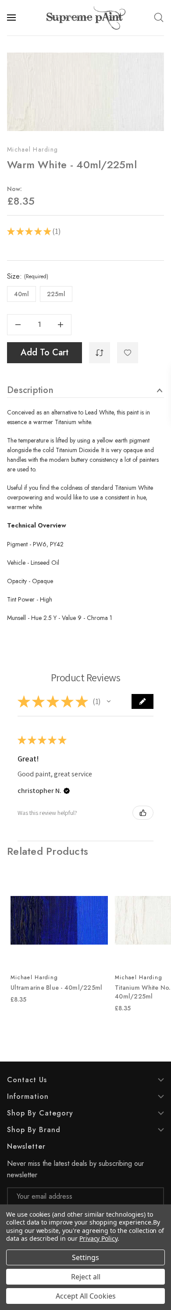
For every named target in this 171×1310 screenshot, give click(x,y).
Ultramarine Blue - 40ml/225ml (56, 987)
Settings (85, 1257)
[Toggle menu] (12, 17)
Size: (27, 276)
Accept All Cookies (86, 1296)
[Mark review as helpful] (142, 813)
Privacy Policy (98, 1238)
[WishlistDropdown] (127, 352)
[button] (108, 701)
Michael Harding (32, 149)
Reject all (85, 1277)
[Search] (158, 17)
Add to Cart (44, 352)
